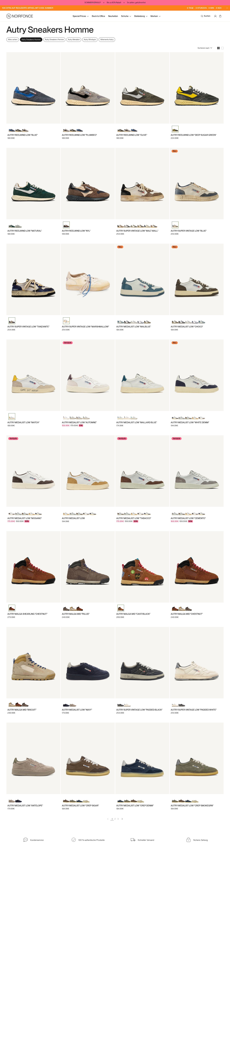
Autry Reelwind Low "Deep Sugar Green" (193, 135)
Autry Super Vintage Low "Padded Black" (139, 710)
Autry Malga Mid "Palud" (75, 614)
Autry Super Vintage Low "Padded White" (194, 710)
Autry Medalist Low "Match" (23, 422)
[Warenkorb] (220, 16)
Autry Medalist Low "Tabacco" (133, 518)
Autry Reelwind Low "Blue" (22, 135)
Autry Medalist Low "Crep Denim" (135, 805)
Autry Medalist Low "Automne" (79, 422)
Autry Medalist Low (73, 518)
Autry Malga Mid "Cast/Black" (133, 614)
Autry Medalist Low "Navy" (77, 710)
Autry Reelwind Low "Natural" (24, 231)
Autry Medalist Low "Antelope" (25, 805)
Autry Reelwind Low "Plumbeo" (79, 135)
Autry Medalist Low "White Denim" (190, 422)
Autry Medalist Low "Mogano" (24, 518)
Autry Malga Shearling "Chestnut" (27, 614)
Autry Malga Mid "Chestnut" (187, 614)
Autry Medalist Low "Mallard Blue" (136, 422)
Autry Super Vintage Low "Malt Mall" (137, 231)
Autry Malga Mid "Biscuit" (21, 710)
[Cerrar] (227, 8)
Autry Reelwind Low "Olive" (131, 135)
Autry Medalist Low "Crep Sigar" (80, 805)
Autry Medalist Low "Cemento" (188, 518)
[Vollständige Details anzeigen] (88, 410)
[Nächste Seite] (122, 819)
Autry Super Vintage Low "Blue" (189, 231)
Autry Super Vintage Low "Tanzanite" (28, 326)
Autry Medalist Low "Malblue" (133, 326)
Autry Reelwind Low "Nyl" (76, 231)
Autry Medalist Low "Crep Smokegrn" (192, 805)
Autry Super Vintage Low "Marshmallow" (85, 326)
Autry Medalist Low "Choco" (187, 326)
